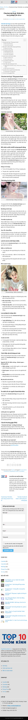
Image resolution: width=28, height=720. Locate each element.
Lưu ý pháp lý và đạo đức (8, 60)
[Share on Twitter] (13, 465)
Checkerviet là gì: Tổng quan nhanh (10, 42)
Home (1, 7)
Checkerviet (6, 471)
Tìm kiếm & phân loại (9, 52)
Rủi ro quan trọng (8, 59)
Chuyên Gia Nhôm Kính (20, 19)
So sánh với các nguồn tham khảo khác (11, 69)
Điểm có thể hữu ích (9, 57)
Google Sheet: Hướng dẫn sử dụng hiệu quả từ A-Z (15, 589)
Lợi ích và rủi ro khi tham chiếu (9, 56)
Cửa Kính (3, 561)
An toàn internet (23, 469)
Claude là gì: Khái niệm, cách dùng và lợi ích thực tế (7, 498)
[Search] (26, 2)
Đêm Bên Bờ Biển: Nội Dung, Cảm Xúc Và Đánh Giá (15, 603)
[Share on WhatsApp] (8, 465)
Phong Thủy (4, 569)
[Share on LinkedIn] (20, 465)
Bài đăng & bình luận (9, 51)
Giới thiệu (4, 665)
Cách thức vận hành (9, 45)
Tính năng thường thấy (8, 49)
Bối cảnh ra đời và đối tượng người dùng (12, 46)
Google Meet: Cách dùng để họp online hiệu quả (15, 585)
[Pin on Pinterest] (18, 465)
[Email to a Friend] (15, 465)
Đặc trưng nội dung (8, 43)
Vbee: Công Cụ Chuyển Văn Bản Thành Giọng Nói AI (15, 612)
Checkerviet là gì (5, 23)
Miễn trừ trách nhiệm (7, 670)
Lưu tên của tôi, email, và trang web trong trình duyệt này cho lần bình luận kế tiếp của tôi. (13, 545)
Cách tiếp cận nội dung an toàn (10, 63)
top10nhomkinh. (15, 445)
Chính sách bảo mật (7, 668)
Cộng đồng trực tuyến (13, 471)
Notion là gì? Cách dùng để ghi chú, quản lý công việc (15, 607)
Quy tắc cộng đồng (9, 54)
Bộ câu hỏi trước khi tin (9, 68)
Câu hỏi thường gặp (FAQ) (8, 73)
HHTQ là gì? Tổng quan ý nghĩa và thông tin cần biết (15, 594)
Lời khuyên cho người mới (10, 71)
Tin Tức (6, 7)
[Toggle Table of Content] (24, 40)
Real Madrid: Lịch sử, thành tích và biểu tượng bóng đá (14, 580)
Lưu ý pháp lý (21, 471)
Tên (4, 524)
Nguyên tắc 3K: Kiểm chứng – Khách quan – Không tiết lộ (15, 66)
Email (4, 530)
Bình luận (5, 512)
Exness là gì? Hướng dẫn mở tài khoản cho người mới (15, 616)
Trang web (5, 537)
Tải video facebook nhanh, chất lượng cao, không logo (21, 498)
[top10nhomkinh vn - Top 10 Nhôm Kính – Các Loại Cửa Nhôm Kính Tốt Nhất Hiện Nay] (14, 2)
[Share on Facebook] (10, 465)
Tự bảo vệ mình (8, 62)
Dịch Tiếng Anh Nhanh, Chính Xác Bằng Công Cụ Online (14, 598)
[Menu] (2, 2)
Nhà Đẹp (3, 566)
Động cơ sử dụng (8, 48)
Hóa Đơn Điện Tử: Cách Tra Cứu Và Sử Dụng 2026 (16, 621)
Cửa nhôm (3, 564)
